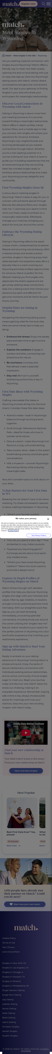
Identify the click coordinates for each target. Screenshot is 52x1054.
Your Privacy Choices (38, 535)
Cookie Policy (13, 530)
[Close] (48, 519)
